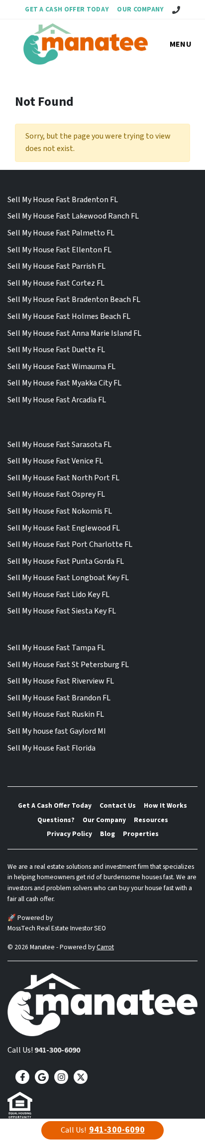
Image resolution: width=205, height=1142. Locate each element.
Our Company (140, 9)
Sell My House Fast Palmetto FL (60, 233)
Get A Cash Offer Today (67, 9)
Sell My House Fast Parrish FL (56, 266)
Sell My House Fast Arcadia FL (56, 399)
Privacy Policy (69, 833)
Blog (107, 833)
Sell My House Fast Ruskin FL (55, 714)
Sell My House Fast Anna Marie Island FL (74, 333)
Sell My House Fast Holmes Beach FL (68, 316)
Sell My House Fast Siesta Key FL (61, 611)
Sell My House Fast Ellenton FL (59, 249)
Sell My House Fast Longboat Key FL (68, 577)
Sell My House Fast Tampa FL (56, 647)
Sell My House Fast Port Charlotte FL (69, 544)
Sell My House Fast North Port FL (63, 477)
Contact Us (118, 805)
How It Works (165, 805)
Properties (141, 833)
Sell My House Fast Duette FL (56, 349)
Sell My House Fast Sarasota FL (59, 444)
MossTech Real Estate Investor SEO (56, 928)
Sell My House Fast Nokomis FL (59, 511)
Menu (181, 44)
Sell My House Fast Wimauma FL (61, 366)
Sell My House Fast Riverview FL (60, 681)
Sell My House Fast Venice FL (55, 461)
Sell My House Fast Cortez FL (55, 283)
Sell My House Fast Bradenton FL (62, 199)
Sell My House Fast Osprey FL (56, 494)
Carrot (105, 947)
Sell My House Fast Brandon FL (58, 697)
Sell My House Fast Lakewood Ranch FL (73, 216)
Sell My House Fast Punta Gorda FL (65, 561)
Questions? (56, 820)
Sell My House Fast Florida (51, 748)
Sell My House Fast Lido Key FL (58, 594)
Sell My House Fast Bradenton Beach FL (73, 299)
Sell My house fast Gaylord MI (56, 731)
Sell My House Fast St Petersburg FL (68, 664)
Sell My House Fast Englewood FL (63, 528)
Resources (151, 820)
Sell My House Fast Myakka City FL (64, 383)
